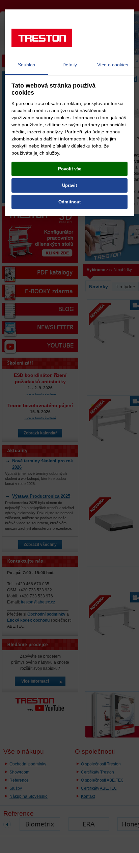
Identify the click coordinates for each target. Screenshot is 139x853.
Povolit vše (69, 168)
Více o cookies (112, 64)
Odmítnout (69, 201)
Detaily (69, 64)
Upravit (69, 185)
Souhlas (26, 64)
